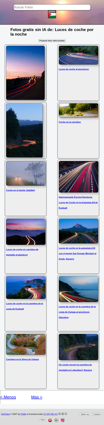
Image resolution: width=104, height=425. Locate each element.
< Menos (8, 397)
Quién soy (85, 414)
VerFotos (5, 414)
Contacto (96, 414)
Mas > (36, 397)
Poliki (23, 414)
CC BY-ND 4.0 (50, 414)
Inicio (43, 420)
